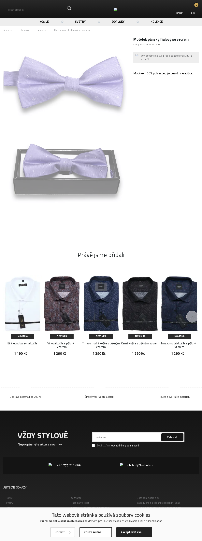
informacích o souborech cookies (63, 521)
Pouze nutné (93, 532)
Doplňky (118, 21)
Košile (44, 21)
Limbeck (7, 30)
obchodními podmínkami (125, 445)
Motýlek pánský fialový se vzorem (72, 30)
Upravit (60, 532)
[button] (192, 317)
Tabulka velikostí (80, 503)
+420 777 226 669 (68, 465)
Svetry (80, 21)
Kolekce (157, 21)
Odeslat (172, 437)
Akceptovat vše (131, 532)
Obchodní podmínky (148, 498)
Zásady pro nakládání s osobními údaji (158, 503)
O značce (76, 498)
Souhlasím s (118, 445)
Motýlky (41, 30)
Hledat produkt (15, 10)
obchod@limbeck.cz (140, 465)
